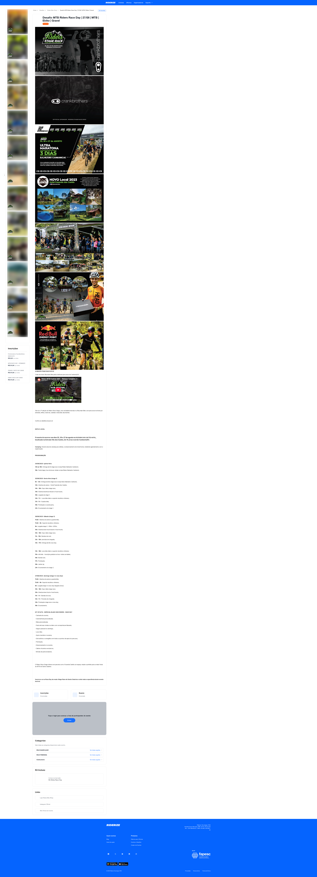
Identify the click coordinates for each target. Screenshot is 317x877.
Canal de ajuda (110, 842)
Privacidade (187, 870)
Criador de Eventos (136, 845)
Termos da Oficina (206, 870)
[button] (69, 750)
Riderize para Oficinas (137, 839)
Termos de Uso (196, 870)
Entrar (69, 720)
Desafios (42, 10)
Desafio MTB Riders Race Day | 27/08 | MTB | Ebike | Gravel (77, 10)
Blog (107, 839)
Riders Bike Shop (52, 10)
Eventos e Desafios (136, 842)
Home (34, 10)
